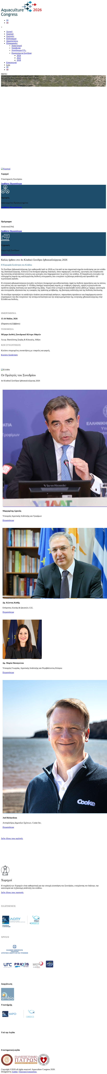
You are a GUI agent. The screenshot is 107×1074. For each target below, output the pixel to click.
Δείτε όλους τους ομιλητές (12, 838)
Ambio (15, 1072)
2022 (19, 58)
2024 (19, 55)
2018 (19, 60)
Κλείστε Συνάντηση (9, 355)
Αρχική (9, 31)
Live (8, 65)
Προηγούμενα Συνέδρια (21, 53)
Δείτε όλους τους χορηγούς (12, 892)
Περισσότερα (8, 520)
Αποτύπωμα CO (18, 50)
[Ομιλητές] (5, 193)
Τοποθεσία (15, 48)
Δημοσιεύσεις (12, 41)
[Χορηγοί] (5, 169)
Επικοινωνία (11, 62)
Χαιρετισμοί (16, 46)
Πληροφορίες (11, 43)
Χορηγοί (9, 34)
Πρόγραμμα (11, 38)
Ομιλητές (10, 36)
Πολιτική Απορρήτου (28, 1072)
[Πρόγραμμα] (5, 216)
